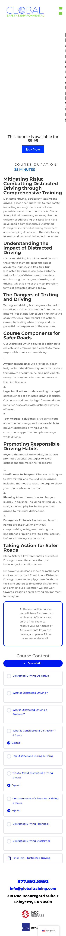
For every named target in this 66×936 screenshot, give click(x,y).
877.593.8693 (33, 881)
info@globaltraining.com (33, 888)
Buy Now (33, 149)
